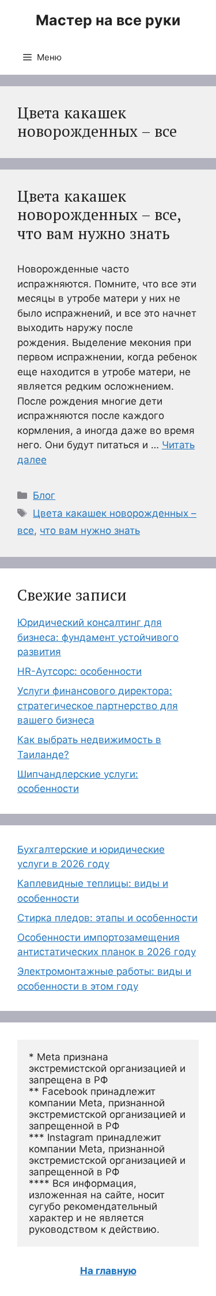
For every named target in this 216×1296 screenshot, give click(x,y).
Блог (44, 495)
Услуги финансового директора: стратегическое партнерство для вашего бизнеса (97, 705)
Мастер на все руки (108, 20)
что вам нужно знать (90, 530)
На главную (108, 1270)
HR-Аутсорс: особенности (79, 671)
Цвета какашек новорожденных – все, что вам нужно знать (99, 215)
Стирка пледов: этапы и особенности (107, 918)
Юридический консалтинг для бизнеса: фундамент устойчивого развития (98, 637)
